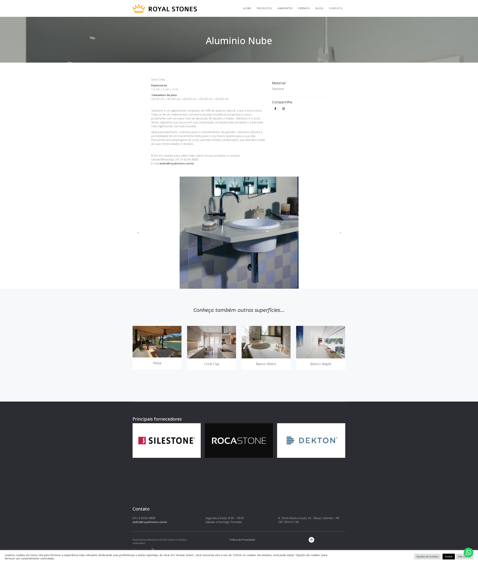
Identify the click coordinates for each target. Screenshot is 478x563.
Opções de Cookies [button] (427, 556)
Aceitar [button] (449, 556)
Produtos (264, 8)
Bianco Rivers (266, 364)
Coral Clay (211, 364)
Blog (319, 8)
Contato (336, 8)
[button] (138, 233)
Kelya (157, 363)
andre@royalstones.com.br (176, 163)
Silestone (278, 89)
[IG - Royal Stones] (283, 108)
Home (247, 8)
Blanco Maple (320, 364)
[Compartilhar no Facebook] (275, 108)
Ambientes (285, 8)
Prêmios (304, 8)
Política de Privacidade (242, 539)
